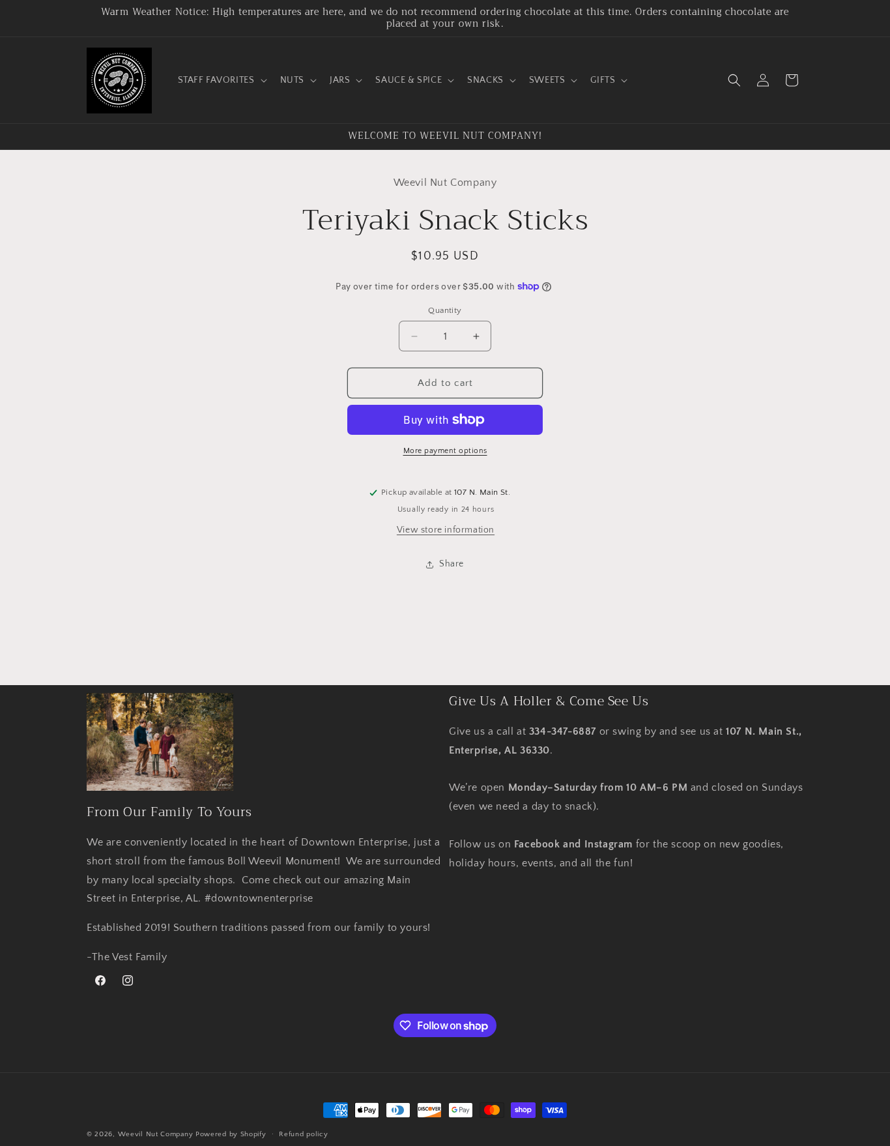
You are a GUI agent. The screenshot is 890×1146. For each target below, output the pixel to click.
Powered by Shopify (230, 1134)
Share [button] (451, 564)
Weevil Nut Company (156, 1134)
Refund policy (303, 1134)
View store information (446, 530)
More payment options (445, 451)
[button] (221, 80)
